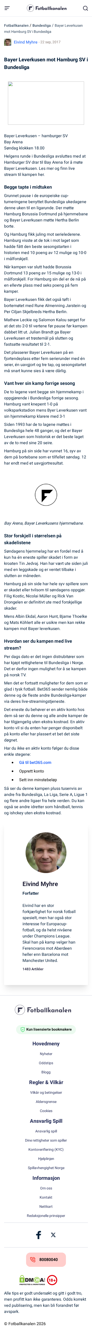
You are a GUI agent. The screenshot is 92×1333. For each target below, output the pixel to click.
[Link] (39, 1235)
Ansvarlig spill (46, 1131)
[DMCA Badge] (32, 1280)
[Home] (46, 1010)
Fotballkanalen (16, 25)
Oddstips (46, 1063)
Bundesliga (41, 25)
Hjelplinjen (46, 1158)
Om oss (46, 1188)
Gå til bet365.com (35, 763)
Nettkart (46, 1206)
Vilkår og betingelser (46, 1092)
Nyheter (46, 1054)
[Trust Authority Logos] (60, 1280)
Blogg (46, 1072)
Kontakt (46, 1197)
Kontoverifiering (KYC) (46, 1149)
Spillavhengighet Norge (46, 1168)
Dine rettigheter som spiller (46, 1140)
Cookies (46, 1111)
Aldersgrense (46, 1101)
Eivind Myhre (26, 42)
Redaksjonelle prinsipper (46, 1215)
